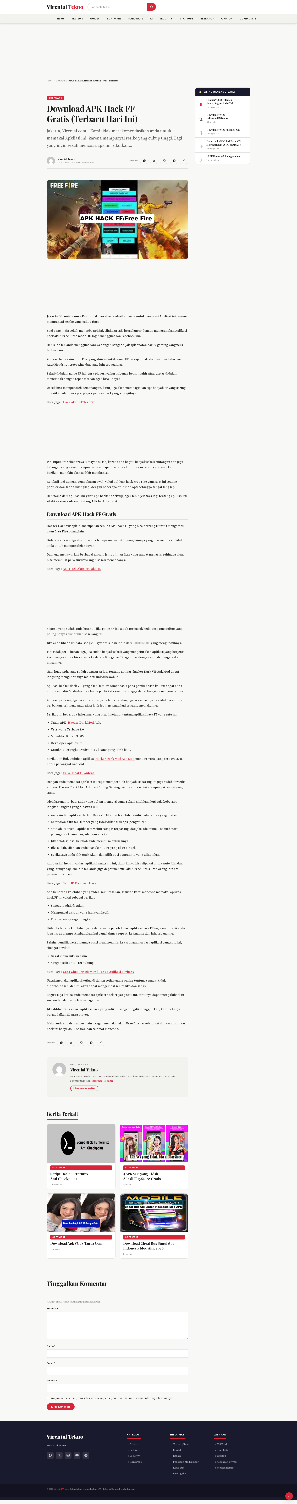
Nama (51, 1345)
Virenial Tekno (84, 1069)
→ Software (133, 1449)
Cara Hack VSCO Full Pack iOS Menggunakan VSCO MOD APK (223, 143)
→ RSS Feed (220, 1444)
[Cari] (151, 7)
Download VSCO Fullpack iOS (223, 129)
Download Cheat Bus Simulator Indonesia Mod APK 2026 (148, 1245)
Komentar (53, 1308)
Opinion (227, 18)
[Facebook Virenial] (50, 1455)
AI (151, 18)
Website (52, 1380)
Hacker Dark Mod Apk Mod (115, 758)
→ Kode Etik (177, 1467)
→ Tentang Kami (179, 1444)
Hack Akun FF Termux (79, 402)
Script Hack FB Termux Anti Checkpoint (69, 1176)
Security (166, 18)
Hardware (135, 18)
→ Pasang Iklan (179, 1473)
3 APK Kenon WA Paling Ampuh (223, 156)
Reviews (77, 18)
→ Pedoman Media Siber (184, 1461)
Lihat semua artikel (84, 1088)
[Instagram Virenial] (68, 1455)
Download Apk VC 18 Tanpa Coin (76, 1243)
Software (114, 18)
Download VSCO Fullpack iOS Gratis (217, 116)
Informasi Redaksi (102, 1080)
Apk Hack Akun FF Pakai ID (82, 569)
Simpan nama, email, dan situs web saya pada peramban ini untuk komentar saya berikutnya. (111, 1398)
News (61, 18)
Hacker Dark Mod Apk (84, 722)
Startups (186, 18)
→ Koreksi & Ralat (224, 1467)
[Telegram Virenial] (85, 1455)
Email (51, 1363)
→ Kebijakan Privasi (225, 1461)
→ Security (133, 1456)
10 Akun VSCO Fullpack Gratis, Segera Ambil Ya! (219, 101)
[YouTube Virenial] (77, 1455)
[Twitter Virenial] (59, 1455)
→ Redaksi (176, 1456)
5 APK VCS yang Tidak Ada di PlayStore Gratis (142, 1176)
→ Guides (132, 1444)
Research (207, 18)
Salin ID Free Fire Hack (79, 883)
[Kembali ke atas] (289, 1496)
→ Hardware (134, 1461)
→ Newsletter (222, 1449)
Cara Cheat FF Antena (79, 773)
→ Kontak (176, 1449)
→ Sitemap (220, 1456)
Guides (95, 18)
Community (248, 18)
